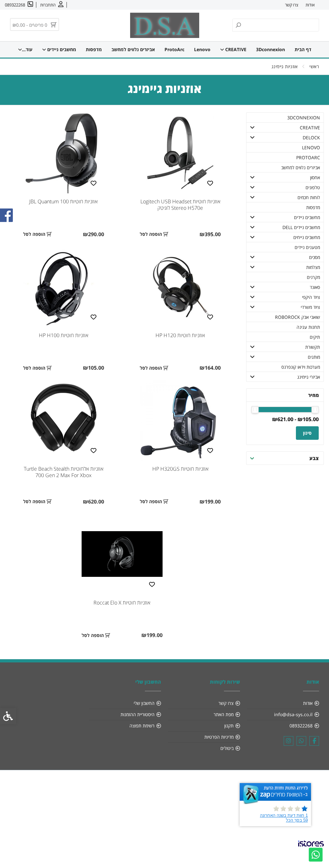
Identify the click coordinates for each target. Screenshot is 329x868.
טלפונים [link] (313, 187)
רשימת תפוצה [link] (142, 726)
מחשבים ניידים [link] (61, 49)
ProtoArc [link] (174, 49)
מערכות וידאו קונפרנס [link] (300, 367)
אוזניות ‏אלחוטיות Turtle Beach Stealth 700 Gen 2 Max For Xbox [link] (63, 472)
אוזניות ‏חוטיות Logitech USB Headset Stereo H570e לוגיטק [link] (180, 204)
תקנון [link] (229, 726)
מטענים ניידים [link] (307, 247)
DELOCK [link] (311, 137)
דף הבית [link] (303, 49)
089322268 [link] (301, 726)
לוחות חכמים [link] (309, 197)
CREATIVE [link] (235, 49)
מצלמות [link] (313, 267)
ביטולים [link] (227, 748)
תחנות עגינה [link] (308, 327)
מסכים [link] (314, 257)
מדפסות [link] (94, 49)
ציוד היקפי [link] (311, 297)
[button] (252, 127)
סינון (307, 433)
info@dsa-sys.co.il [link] (293, 714)
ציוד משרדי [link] (310, 307)
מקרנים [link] (313, 277)
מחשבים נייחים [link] (306, 237)
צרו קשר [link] (291, 5)
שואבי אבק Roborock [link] (297, 317)
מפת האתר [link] (224, 714)
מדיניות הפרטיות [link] (219, 737)
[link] (316, 855)
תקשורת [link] (312, 347)
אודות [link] (310, 5)
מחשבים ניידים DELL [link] (301, 227)
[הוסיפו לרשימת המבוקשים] (210, 183)
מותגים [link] (314, 357)
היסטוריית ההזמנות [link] (137, 714)
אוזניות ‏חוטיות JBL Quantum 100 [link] (63, 201)
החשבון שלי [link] (144, 703)
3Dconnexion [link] (270, 49)
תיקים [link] (315, 337)
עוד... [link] (27, 49)
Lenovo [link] (202, 49)
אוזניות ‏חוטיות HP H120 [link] (180, 335)
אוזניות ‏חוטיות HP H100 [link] (63, 335)
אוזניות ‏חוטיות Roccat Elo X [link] (121, 602)
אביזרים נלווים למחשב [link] (133, 49)
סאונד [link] (315, 287)
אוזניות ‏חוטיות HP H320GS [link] (180, 468)
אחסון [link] (315, 177)
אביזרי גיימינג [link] (308, 376)
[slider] (315, 409)
